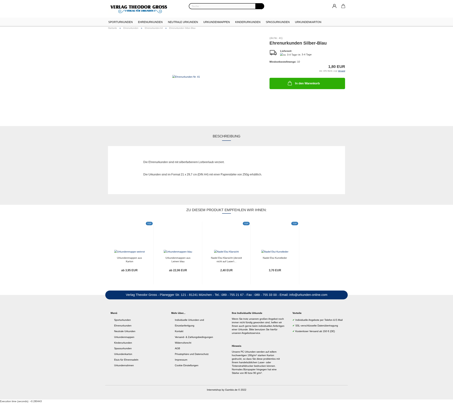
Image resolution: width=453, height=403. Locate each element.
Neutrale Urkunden (183, 22)
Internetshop (214, 389)
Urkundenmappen (216, 22)
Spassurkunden (123, 348)
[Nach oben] (443, 398)
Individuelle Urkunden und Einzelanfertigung (189, 322)
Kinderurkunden (247, 22)
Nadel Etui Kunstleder (275, 257)
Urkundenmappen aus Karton (129, 259)
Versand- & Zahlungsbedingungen (194, 337)
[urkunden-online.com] (140, 9)
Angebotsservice (251, 333)
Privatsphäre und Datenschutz (192, 354)
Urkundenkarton (308, 22)
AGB (177, 348)
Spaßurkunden (278, 22)
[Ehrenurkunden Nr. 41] (186, 76)
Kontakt (179, 331)
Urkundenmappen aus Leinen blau (177, 259)
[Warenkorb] (343, 6)
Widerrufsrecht (183, 342)
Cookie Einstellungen (186, 365)
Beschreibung (226, 136)
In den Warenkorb (307, 83)
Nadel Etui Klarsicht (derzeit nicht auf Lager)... (226, 259)
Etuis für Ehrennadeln (126, 359)
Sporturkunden (120, 22)
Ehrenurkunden (150, 22)
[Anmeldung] (334, 6)
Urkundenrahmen (124, 365)
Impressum (181, 359)
